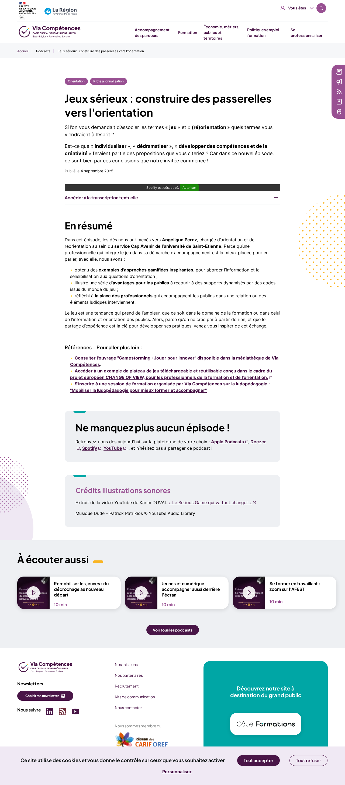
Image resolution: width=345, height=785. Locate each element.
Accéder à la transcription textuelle (101, 197)
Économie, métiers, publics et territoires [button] (221, 32)
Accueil (23, 51)
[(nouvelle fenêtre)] (142, 742)
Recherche (321, 8)
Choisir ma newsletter (42, 696)
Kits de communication (135, 696)
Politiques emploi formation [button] (263, 32)
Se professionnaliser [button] (306, 32)
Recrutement (127, 685)
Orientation (76, 81)
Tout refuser (308, 760)
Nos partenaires (129, 675)
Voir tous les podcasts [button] (172, 629)
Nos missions (126, 664)
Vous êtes (297, 8)
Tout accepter (258, 760)
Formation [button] (187, 32)
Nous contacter (128, 707)
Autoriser (189, 188)
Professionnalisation (108, 81)
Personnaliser (177, 771)
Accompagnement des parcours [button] (152, 32)
